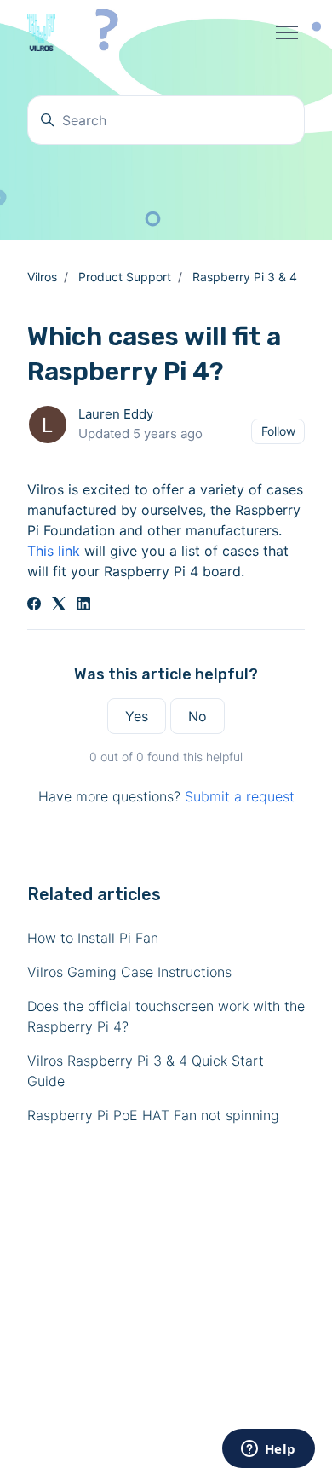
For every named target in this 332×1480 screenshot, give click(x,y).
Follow (278, 431)
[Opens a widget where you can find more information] (268, 1450)
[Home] (41, 32)
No (197, 716)
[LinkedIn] (83, 605)
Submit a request (240, 796)
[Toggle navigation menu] (287, 32)
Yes (136, 716)
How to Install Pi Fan (92, 937)
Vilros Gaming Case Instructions (129, 971)
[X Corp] (59, 605)
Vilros (42, 276)
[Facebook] (34, 605)
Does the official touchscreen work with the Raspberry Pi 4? (166, 1016)
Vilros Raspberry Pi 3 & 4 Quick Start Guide (145, 1071)
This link (53, 550)
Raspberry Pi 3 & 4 (244, 276)
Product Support (124, 276)
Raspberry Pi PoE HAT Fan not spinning (153, 1115)
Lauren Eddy (115, 414)
